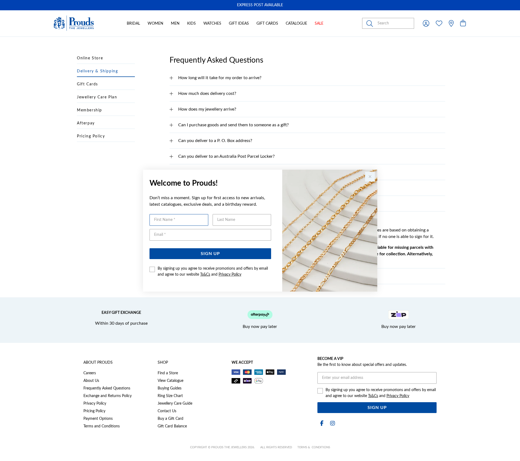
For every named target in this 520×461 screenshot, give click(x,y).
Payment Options (98, 419)
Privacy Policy (230, 274)
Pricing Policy (94, 411)
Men (175, 23)
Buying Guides (169, 388)
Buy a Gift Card (170, 419)
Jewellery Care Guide (175, 403)
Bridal (133, 23)
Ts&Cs (205, 274)
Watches (212, 23)
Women (155, 23)
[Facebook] (321, 423)
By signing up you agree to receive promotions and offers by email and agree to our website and (213, 271)
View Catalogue (170, 381)
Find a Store (168, 373)
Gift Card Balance (172, 426)
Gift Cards (267, 23)
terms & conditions (313, 447)
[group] (260, 5)
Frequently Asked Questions (106, 388)
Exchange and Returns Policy (107, 396)
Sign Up (210, 254)
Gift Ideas (239, 23)
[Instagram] (331, 423)
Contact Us (167, 411)
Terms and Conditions (101, 426)
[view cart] (463, 23)
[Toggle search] (370, 23)
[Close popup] (370, 177)
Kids (191, 23)
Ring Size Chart (170, 396)
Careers (89, 373)
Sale (319, 23)
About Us (91, 381)
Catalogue (296, 23)
